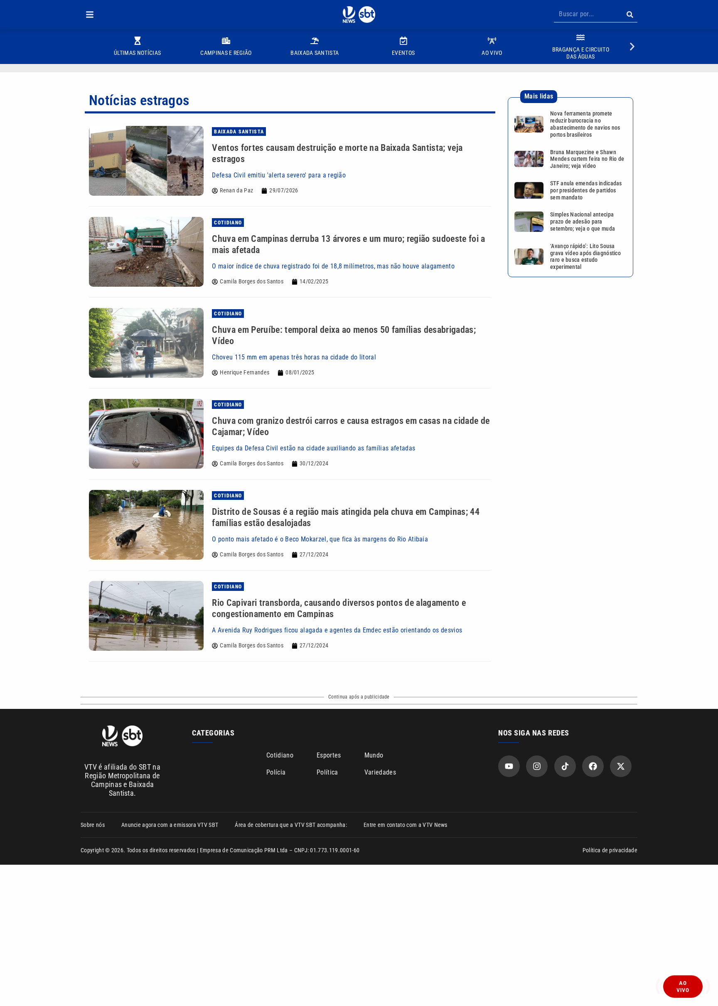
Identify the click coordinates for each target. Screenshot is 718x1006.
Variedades (380, 772)
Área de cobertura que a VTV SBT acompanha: (291, 825)
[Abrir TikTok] (565, 766)
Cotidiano (279, 755)
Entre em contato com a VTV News (406, 825)
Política (327, 772)
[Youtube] (509, 766)
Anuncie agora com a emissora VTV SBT (170, 825)
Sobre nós (93, 825)
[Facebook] (593, 766)
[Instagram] (537, 766)
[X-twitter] (621, 766)
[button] (90, 14)
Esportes (329, 755)
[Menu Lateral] (90, 14)
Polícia (275, 772)
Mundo (374, 755)
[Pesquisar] (629, 14)
